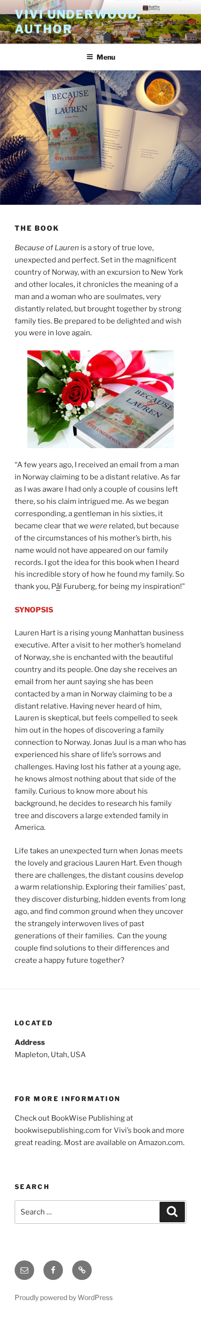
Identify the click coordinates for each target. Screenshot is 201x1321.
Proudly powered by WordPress (64, 1297)
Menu (106, 57)
